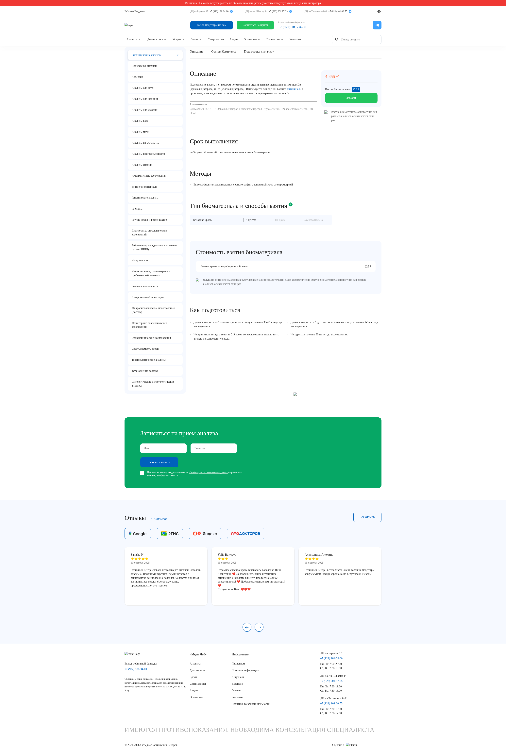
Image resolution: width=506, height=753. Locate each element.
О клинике (250, 39)
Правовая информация (245, 670)
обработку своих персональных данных (208, 472)
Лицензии (238, 677)
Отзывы (236, 690)
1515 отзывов (158, 519)
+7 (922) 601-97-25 (278, 11)
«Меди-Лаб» (198, 654)
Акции (234, 39)
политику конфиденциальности (162, 475)
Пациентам (273, 39)
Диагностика (155, 39)
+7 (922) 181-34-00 (219, 11)
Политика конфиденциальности (251, 703)
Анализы (132, 39)
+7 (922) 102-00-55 (337, 11)
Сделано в (338, 745)
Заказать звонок (159, 462)
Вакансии (237, 683)
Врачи (194, 39)
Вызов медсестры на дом (211, 25)
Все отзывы (367, 517)
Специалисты (216, 39)
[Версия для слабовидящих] (379, 11)
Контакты (295, 39)
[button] (247, 627)
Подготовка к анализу (259, 51)
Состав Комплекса (223, 51)
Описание (196, 51)
